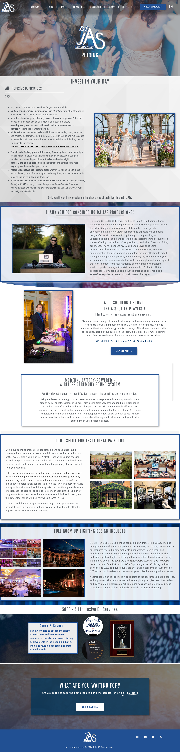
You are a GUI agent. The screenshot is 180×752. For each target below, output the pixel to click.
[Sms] (153, 737)
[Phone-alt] (161, 737)
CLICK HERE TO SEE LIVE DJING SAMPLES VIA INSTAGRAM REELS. (46, 146)
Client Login (127, 7)
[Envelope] (145, 737)
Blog (62, 7)
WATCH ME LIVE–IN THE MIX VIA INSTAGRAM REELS (124, 341)
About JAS (35, 7)
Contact (111, 7)
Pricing (50, 7)
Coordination (95, 7)
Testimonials (77, 7)
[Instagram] (137, 737)
